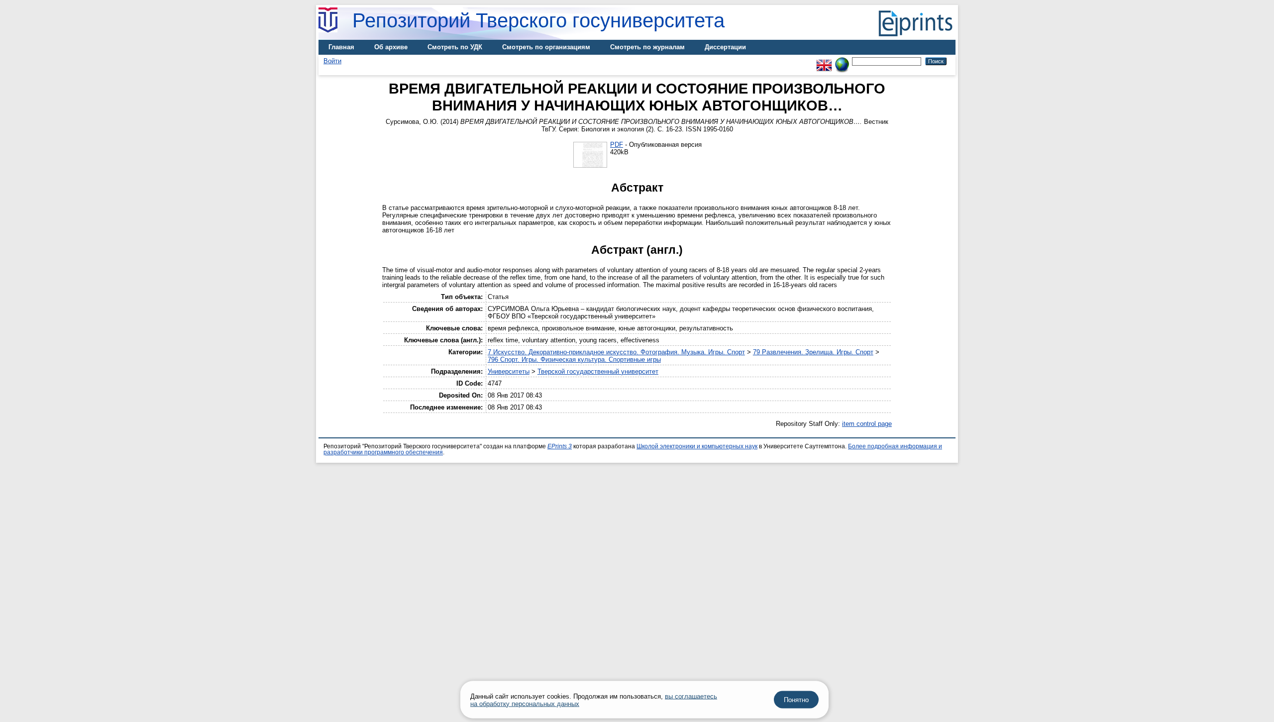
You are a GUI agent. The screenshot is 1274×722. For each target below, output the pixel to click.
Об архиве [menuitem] (391, 47)
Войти (332, 61)
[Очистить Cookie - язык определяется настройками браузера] (842, 61)
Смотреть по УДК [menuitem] (454, 47)
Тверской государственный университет (597, 371)
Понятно (796, 700)
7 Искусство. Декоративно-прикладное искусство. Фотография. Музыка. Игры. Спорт (616, 352)
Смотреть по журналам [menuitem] (647, 47)
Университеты (509, 371)
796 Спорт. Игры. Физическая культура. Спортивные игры (574, 359)
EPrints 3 (559, 446)
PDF (616, 144)
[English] (824, 61)
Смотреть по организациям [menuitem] (546, 47)
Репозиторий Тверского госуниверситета (538, 20)
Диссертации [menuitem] (725, 47)
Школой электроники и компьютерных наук (697, 446)
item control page (867, 423)
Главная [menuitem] (341, 47)
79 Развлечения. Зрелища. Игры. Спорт (813, 352)
